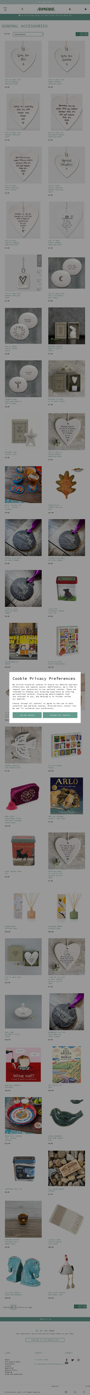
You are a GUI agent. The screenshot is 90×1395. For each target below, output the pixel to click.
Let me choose (27, 715)
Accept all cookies (60, 715)
